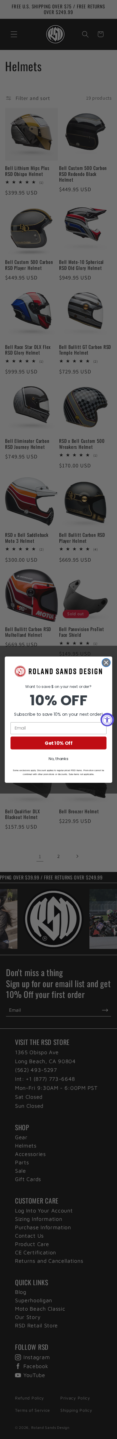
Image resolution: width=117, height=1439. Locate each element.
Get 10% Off (58, 742)
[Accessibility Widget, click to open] (107, 719)
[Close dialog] (106, 662)
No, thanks (58, 758)
